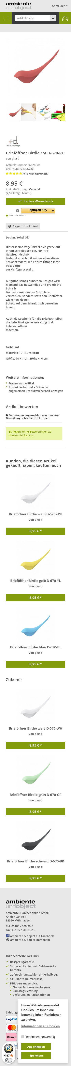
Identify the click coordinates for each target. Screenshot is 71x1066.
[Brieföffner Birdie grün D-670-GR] (35, 773)
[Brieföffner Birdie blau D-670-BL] (35, 626)
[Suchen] (53, 18)
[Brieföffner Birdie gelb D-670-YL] (35, 559)
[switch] (8, 1060)
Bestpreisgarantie (22, 962)
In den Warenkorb (38, 201)
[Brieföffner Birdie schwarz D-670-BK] (35, 840)
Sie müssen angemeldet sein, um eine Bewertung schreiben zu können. (32, 416)
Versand (34, 189)
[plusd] (13, 141)
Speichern (36, 1055)
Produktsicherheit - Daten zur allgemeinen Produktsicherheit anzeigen (36, 389)
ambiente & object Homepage (30, 940)
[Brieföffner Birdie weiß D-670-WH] (35, 493)
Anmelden (59, 6)
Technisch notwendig (40, 1037)
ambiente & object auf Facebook (32, 936)
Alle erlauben (36, 1046)
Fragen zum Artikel (25, 226)
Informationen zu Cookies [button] (40, 1026)
